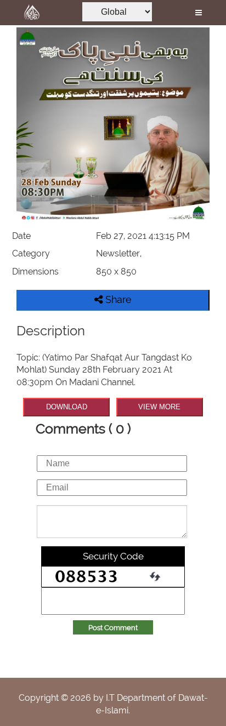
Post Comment (113, 628)
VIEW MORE (159, 407)
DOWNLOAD (66, 407)
